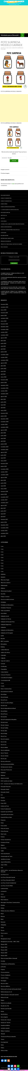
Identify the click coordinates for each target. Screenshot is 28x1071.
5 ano (2, 568)
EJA (2, 795)
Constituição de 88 (5, 680)
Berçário (3, 638)
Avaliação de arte (5, 616)
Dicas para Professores (6, 769)
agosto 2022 (4, 363)
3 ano (2, 557)
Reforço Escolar (4, 997)
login (13, 183)
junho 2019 (3, 455)
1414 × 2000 (11, 47)
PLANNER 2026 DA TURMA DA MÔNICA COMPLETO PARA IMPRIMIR (12, 274)
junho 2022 (3, 368)
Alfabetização (4, 585)
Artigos (3, 218)
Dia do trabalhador (5, 750)
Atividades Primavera (6, 607)
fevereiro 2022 (4, 379)
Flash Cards (3, 834)
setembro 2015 (4, 533)
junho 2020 (3, 435)
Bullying (3, 647)
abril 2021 (3, 407)
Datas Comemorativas (6, 688)
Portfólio (3, 961)
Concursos (3, 221)
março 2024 (3, 321)
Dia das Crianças (5, 725)
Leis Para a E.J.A (4, 874)
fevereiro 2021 (4, 413)
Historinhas (3, 848)
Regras (2, 1000)
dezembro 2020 (4, 418)
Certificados (4, 666)
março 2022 (3, 377)
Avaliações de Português (7, 633)
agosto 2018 (4, 477)
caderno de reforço (5, 652)
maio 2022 (3, 371)
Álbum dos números (5, 582)
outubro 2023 (4, 332)
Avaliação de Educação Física (8, 621)
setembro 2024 (4, 318)
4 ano (2, 563)
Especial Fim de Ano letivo (7, 814)
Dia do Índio (4, 741)
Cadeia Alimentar (5, 649)
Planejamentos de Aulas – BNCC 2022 (10, 941)
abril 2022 (3, 374)
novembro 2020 (4, 421)
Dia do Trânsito (4, 753)
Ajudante (3, 577)
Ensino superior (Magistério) (8, 206)
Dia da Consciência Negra (7, 702)
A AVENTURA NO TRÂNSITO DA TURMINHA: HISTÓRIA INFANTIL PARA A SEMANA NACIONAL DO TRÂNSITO (13, 293)
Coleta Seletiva (4, 672)
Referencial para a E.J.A (6, 991)
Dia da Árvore (4, 700)
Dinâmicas (3, 772)
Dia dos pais (4, 758)
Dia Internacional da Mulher (7, 764)
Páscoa (2, 930)
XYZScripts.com (21, 1070)
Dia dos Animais (4, 755)
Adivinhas (3, 574)
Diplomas (3, 775)
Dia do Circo (4, 736)
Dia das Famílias (4, 728)
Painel (2, 927)
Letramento (4, 891)
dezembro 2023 (4, 326)
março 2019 (3, 460)
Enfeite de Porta (5, 806)
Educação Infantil (5, 195)
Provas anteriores (5, 972)
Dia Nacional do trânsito (6, 767)
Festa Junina (4, 825)
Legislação (3, 232)
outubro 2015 (4, 530)
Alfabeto (3, 588)
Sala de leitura (4, 1014)
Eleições (3, 797)
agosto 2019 (4, 452)
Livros (2, 894)
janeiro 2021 (4, 416)
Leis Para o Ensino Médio (7, 885)
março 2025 (3, 310)
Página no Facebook (6, 241)
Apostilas (3, 593)
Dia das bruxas (4, 722)
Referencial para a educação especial (10, 994)
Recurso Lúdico (4, 983)
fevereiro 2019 (4, 463)
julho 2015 (3, 536)
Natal (2, 919)
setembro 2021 (4, 393)
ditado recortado (5, 778)
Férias (2, 822)
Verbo (2, 1045)
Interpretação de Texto (6, 856)
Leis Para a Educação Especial (8, 877)
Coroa (2, 683)
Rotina (2, 1011)
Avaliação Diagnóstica (6, 624)
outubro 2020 (4, 424)
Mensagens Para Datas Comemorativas (10, 902)
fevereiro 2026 (4, 304)
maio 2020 (3, 438)
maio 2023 (3, 346)
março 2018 (3, 488)
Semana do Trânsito (5, 1022)
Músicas (3, 916)
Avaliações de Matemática (7, 630)
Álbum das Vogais (5, 579)
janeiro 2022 (4, 382)
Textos (2, 1039)
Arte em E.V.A (4, 215)
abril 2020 (3, 441)
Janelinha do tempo (5, 859)
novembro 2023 (4, 329)
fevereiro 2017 (4, 519)
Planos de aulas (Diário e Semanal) (9, 958)
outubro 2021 (4, 391)
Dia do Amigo (4, 733)
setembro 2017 (4, 502)
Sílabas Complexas (5, 1031)
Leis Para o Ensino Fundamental (8, 883)
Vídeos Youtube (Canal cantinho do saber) (11, 244)
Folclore (3, 836)
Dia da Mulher (4, 711)
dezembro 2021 (4, 385)
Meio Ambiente (4, 899)
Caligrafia (3, 658)
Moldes (2, 908)
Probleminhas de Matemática (8, 964)
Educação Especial (5, 212)
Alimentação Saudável (6, 591)
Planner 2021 (4, 944)
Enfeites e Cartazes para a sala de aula (10, 229)
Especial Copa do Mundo (7, 811)
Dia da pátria (4, 716)
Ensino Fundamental (6, 809)
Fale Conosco (4, 247)
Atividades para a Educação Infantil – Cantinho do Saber (11, 35)
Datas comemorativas (6, 226)
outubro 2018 (4, 472)
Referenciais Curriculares (7, 238)
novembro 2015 (4, 527)
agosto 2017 (4, 505)
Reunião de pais (4, 235)
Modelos (3, 905)
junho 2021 (3, 402)
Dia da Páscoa (4, 714)
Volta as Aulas (4, 1050)
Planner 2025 (4, 955)
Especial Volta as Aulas (6, 817)
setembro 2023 (4, 335)
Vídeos (2, 1047)
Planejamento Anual (5, 938)
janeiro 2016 (4, 522)
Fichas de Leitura (5, 828)
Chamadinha (4, 669)
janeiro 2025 (4, 315)
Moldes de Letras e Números (8, 910)
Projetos (3, 969)
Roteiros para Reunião (6, 1008)
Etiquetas (3, 820)
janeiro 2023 (4, 351)
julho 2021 (3, 399)
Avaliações (3, 627)
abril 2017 (3, 516)
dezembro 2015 (4, 525)
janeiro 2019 (4, 466)
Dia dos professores (5, 761)
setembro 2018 (4, 474)
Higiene (3, 845)
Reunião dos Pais (5, 1005)
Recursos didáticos (5, 986)
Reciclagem (3, 980)
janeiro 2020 (4, 444)
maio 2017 (3, 513)
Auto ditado (4, 613)
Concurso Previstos (5, 674)
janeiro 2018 (4, 494)
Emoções (3, 800)
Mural (2, 913)
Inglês (2, 850)
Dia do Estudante (5, 739)
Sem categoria (4, 1017)
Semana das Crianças (6, 1019)
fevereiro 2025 (4, 312)
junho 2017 (3, 511)
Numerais (3, 922)
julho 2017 (3, 508)
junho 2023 (3, 343)
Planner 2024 (4, 952)
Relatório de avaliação (6, 1003)
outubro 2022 (4, 357)
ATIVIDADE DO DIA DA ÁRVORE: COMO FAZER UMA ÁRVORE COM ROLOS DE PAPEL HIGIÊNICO (13, 287)
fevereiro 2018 (4, 491)
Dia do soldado (4, 747)
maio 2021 (3, 404)
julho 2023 (3, 340)
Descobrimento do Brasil (7, 691)
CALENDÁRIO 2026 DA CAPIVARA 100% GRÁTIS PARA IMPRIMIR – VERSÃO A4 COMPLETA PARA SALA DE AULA (13, 283)
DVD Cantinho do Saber (6, 781)
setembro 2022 (4, 360)
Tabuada (3, 1033)
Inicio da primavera (5, 853)
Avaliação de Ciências (6, 619)
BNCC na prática (5, 641)
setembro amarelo (5, 1028)
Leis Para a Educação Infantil (8, 880)
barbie (2, 635)
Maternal (3, 897)
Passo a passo (4, 933)
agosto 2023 (4, 337)
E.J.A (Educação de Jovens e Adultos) (10, 209)
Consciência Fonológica (6, 677)
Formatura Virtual (5, 842)
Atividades (3, 602)
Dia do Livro (3, 744)
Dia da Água (4, 694)
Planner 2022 (4, 947)
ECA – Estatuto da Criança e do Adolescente (12, 783)
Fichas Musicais (4, 831)
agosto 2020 (4, 430)
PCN (2, 936)
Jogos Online (4, 864)
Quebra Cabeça (4, 978)
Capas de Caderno (5, 660)
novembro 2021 (4, 388)
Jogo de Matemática (6, 862)
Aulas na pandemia (5, 610)
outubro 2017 (4, 499)
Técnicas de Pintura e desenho (8, 1036)
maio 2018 (3, 486)
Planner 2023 (4, 950)
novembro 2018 (4, 469)
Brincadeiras (4, 644)
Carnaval (3, 663)
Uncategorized (4, 1042)
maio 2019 (3, 458)
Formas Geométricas (6, 839)
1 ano (2, 546)
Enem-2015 (3, 803)
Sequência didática (5, 1025)
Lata (2, 867)
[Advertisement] (14, 19)
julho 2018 (3, 480)
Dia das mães (4, 730)
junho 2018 (3, 483)
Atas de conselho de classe (7, 599)
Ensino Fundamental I (6, 198)
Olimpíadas (3, 924)
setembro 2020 (4, 427)
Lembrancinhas (4, 888)
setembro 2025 (4, 307)
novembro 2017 (4, 497)
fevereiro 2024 (4, 323)
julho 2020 (3, 432)
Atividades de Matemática (7, 605)
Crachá (2, 686)
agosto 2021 (4, 396)
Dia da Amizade (4, 697)
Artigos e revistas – (5, 596)
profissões (3, 966)
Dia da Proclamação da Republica (8, 719)
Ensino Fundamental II (6, 201)
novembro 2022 (4, 354)
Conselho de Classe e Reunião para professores (12, 224)
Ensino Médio (4, 203)
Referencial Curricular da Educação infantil (11, 989)
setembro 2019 (4, 449)
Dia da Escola (4, 705)
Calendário (3, 655)
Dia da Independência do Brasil (8, 708)
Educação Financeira (6, 786)
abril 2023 (3, 349)
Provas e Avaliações (5, 975)
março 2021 (3, 410)
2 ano (2, 552)
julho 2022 (3, 365)
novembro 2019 (4, 446)
